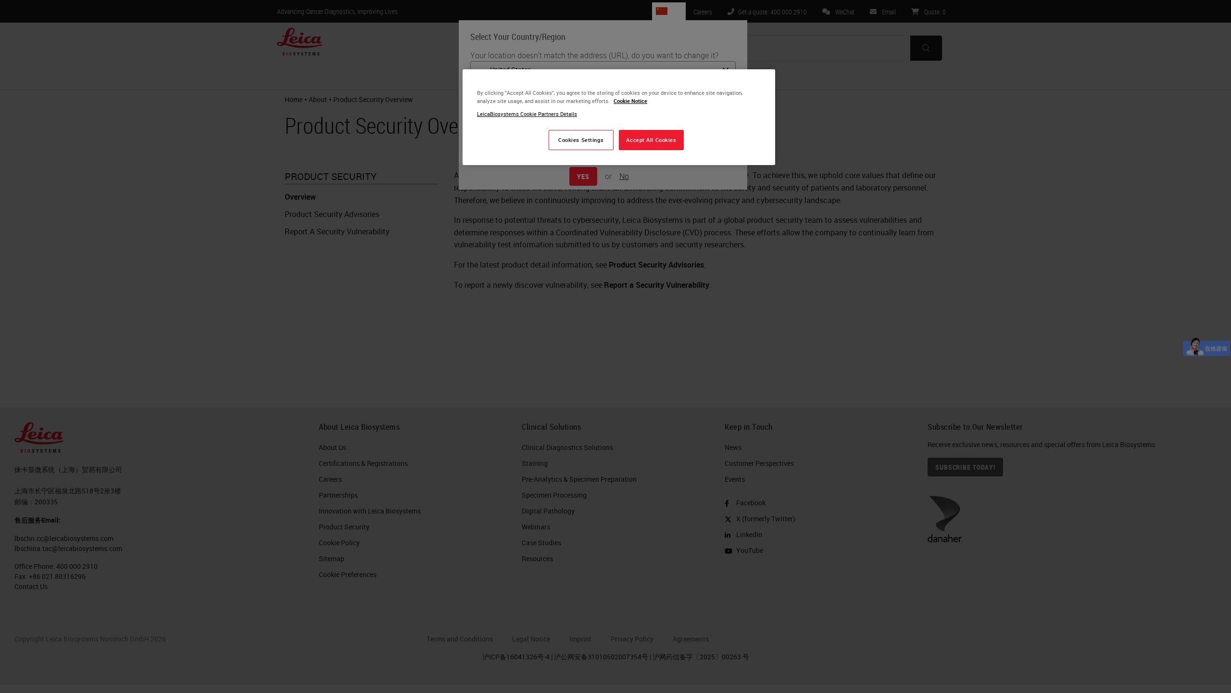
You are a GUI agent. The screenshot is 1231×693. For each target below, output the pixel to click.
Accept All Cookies (651, 139)
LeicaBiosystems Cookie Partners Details (527, 113)
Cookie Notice (630, 100)
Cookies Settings (580, 139)
